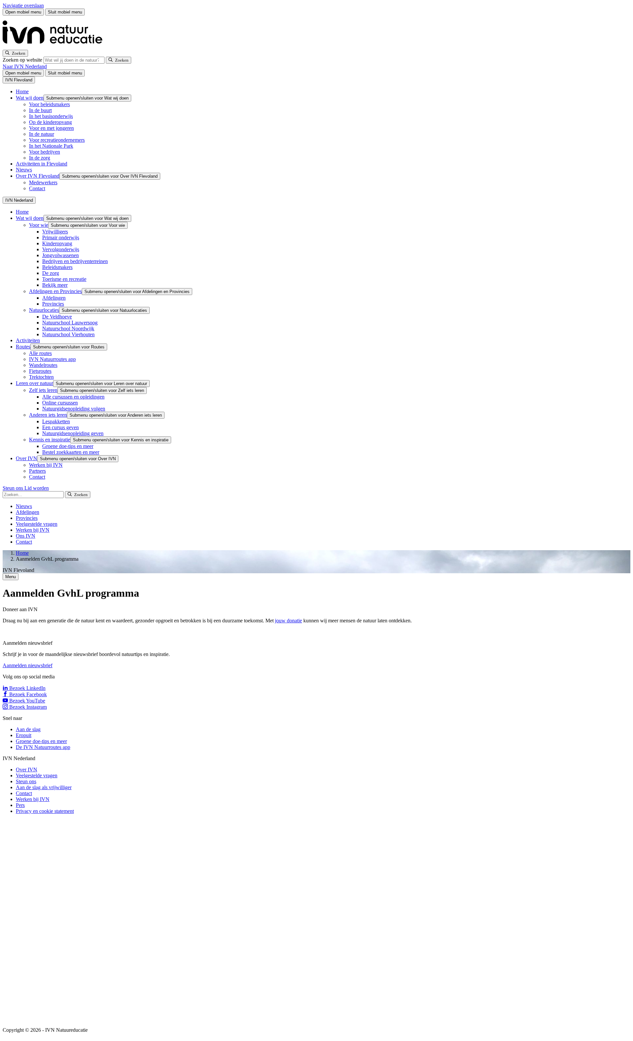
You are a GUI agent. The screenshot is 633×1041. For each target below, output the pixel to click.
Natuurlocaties (44, 310)
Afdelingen (54, 298)
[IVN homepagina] (55, 46)
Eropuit (23, 735)
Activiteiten (28, 340)
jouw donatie (288, 620)
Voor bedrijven (44, 152)
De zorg (50, 273)
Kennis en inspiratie (49, 439)
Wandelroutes (43, 365)
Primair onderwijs (60, 237)
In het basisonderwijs (51, 116)
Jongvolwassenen (60, 255)
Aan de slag (28, 729)
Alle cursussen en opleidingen (73, 397)
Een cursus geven (60, 427)
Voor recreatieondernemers (57, 140)
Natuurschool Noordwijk (68, 328)
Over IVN (26, 458)
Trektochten (41, 377)
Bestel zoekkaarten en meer (70, 452)
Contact (37, 188)
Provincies (53, 304)
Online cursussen (60, 402)
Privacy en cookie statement (45, 811)
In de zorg (39, 158)
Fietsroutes (40, 371)
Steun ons (13, 488)
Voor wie (38, 225)
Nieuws (24, 169)
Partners (37, 471)
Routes (23, 346)
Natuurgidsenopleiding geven (73, 433)
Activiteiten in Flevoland (41, 163)
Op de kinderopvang (50, 122)
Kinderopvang (57, 243)
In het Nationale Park (51, 146)
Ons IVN (25, 536)
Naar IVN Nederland (25, 66)
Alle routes (40, 353)
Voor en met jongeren (51, 128)
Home (22, 91)
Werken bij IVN (46, 465)
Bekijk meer (55, 285)
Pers (20, 805)
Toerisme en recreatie (64, 279)
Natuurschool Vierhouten (68, 334)
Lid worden (36, 488)
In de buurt (40, 110)
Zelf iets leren (43, 390)
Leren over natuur (34, 383)
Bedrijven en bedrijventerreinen (75, 261)
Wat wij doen (30, 98)
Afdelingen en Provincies (55, 291)
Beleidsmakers (57, 267)
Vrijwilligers (55, 231)
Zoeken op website (23, 60)
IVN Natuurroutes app (52, 359)
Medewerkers (43, 182)
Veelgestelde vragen (36, 524)
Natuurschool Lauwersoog (70, 322)
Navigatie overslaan (23, 5)
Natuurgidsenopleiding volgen (73, 408)
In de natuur (41, 134)
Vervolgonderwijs (60, 249)
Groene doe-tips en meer (67, 446)
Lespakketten (56, 421)
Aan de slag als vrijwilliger (44, 787)
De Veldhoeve (57, 316)
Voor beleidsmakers (49, 104)
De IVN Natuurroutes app (43, 747)
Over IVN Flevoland (37, 176)
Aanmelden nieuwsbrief (27, 665)
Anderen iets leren (48, 415)
